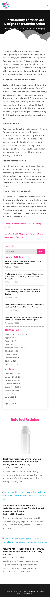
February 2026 (11, 374)
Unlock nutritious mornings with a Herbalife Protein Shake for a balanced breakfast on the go (23, 508)
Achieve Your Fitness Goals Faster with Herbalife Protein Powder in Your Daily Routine (23, 551)
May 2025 (9, 400)
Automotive (10, 341)
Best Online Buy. (30, 591)
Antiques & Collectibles (14, 334)
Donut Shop (10, 364)
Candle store (10, 358)
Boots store (10, 354)
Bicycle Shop (10, 351)
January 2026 (11, 377)
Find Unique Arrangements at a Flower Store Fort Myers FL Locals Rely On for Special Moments (24, 276)
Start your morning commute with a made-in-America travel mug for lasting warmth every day (22, 462)
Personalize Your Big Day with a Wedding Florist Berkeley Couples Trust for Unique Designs (22, 291)
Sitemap (29, 593)
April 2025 (9, 404)
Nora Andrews (14, 28)
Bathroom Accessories (14, 348)
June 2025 (9, 397)
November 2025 (12, 380)
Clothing (8, 361)
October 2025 (11, 384)
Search (41, 251)
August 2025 (10, 390)
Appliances (9, 338)
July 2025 (9, 394)
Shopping (40, 28)
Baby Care (9, 344)
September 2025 (12, 387)
